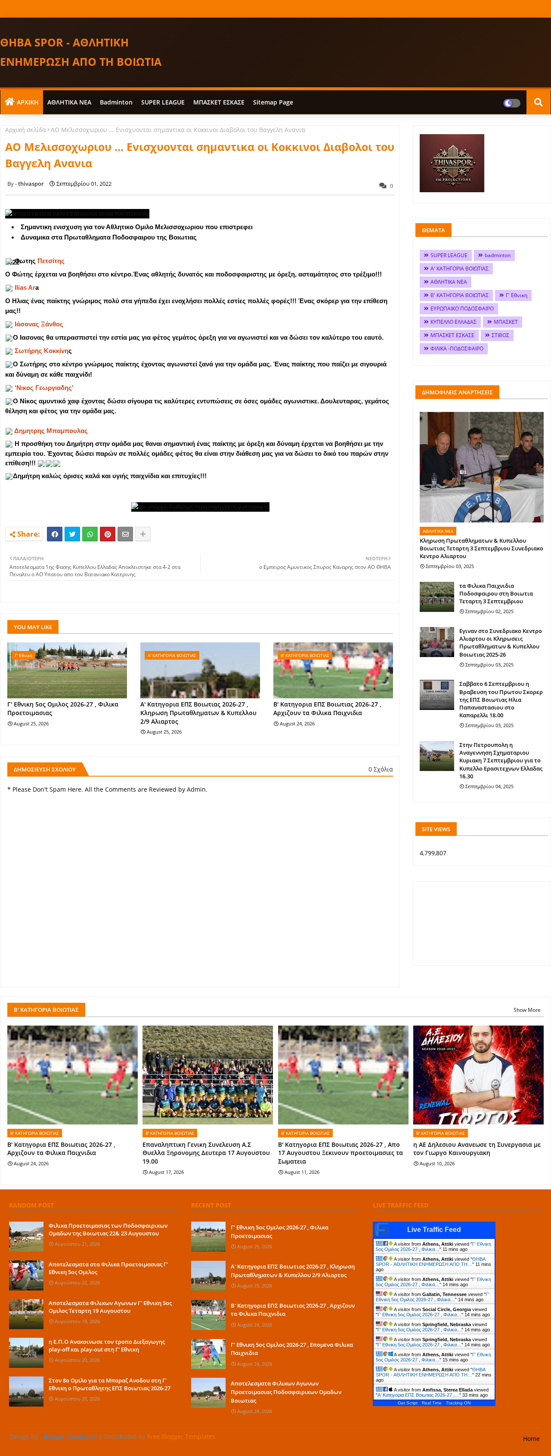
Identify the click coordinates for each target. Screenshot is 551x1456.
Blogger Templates (70, 1436)
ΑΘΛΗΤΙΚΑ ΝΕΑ (69, 102)
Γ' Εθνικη (516, 295)
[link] (51, 260)
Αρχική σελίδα (25, 130)
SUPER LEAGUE (163, 102)
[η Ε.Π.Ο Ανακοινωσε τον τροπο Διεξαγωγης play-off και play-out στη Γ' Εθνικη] (26, 1353)
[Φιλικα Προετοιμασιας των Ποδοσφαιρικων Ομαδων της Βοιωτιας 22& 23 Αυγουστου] (26, 1237)
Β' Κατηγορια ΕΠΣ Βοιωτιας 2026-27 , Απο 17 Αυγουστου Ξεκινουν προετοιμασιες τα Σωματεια (340, 1152)
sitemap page (273, 102)
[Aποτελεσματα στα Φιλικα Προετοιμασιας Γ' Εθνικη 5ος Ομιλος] (26, 1275)
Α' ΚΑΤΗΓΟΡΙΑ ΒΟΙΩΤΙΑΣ (459, 268)
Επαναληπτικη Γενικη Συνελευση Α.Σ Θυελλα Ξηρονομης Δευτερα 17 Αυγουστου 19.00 (206, 1152)
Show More (527, 1010)
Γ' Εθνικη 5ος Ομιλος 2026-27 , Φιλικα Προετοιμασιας (62, 708)
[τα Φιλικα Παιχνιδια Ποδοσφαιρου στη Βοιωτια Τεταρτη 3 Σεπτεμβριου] (437, 597)
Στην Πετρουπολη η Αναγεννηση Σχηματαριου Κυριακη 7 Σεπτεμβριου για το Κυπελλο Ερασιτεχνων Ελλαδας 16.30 (500, 760)
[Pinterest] (107, 534)
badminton (116, 102)
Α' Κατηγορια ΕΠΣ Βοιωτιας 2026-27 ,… (418, 1395)
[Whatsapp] (90, 534)
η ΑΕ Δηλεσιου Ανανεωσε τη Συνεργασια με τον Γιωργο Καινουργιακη (477, 1148)
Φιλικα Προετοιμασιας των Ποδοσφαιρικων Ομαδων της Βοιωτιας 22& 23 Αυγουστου (108, 1229)
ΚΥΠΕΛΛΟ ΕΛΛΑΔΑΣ (453, 322)
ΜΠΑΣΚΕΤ (506, 322)
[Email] (125, 534)
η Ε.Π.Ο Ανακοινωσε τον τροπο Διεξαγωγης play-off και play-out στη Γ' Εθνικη (107, 1345)
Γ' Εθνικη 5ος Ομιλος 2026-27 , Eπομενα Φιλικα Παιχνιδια (292, 1349)
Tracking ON (458, 1403)
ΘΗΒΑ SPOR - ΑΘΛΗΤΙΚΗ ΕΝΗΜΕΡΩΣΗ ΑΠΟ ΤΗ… (430, 1261)
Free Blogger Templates (181, 1436)
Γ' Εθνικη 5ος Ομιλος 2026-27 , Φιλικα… (433, 1246)
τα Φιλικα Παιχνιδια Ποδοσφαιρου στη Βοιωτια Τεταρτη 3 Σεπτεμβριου (496, 593)
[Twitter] (72, 534)
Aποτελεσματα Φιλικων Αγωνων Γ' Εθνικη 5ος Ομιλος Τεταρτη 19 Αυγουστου (110, 1307)
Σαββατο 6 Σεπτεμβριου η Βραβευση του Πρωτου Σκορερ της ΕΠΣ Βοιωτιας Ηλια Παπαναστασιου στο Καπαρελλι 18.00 (501, 699)
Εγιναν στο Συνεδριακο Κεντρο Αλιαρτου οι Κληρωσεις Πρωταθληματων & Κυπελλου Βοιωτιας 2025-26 (500, 642)
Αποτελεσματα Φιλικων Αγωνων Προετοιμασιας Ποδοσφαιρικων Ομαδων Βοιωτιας (286, 1391)
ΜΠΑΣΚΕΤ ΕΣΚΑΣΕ (219, 102)
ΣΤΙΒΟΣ (500, 335)
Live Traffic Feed (434, 1229)
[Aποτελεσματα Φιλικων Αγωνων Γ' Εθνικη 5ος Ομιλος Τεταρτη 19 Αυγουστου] (26, 1314)
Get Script (408, 1403)
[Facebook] (54, 534)
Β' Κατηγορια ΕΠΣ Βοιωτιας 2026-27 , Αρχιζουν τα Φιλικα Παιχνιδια (327, 708)
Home (531, 1438)
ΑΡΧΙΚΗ (28, 102)
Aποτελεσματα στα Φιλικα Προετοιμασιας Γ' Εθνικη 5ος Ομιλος (108, 1268)
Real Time (432, 1403)
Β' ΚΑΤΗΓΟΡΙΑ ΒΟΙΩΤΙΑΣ (459, 295)
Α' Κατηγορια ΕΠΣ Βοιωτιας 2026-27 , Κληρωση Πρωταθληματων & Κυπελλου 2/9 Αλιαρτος (198, 712)
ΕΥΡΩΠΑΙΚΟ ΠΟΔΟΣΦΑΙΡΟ (462, 308)
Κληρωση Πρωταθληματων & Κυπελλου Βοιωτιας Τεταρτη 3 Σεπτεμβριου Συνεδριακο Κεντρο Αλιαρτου (481, 548)
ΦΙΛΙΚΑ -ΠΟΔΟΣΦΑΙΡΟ (456, 348)
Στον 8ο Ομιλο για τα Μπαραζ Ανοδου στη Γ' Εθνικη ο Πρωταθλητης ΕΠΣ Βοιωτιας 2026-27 (109, 1384)
